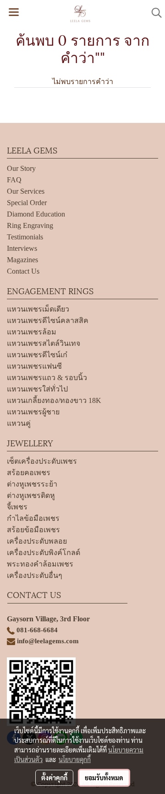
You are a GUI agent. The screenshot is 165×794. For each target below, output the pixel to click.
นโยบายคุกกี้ (75, 759)
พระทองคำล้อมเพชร (40, 564)
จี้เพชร (17, 507)
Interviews (22, 248)
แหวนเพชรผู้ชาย (33, 412)
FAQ (14, 180)
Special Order (27, 202)
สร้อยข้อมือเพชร (33, 530)
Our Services (25, 191)
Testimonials (25, 237)
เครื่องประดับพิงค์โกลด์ (43, 552)
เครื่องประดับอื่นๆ (34, 575)
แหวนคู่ (19, 423)
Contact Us (23, 271)
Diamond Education (36, 214)
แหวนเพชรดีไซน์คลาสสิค (47, 320)
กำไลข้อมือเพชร (33, 518)
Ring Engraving (30, 225)
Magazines (22, 260)
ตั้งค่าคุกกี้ (54, 777)
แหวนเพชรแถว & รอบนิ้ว (47, 377)
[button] (153, 13)
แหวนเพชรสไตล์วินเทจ (43, 343)
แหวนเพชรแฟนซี (34, 366)
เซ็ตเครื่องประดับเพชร (42, 461)
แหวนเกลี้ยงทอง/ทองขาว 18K (54, 400)
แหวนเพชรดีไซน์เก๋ (37, 355)
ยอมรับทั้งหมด (104, 777)
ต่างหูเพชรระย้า (32, 484)
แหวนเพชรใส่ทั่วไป (37, 389)
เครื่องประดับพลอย (37, 541)
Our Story (21, 168)
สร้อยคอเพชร (28, 472)
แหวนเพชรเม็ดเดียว (38, 309)
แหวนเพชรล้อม (31, 332)
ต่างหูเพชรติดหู (31, 495)
